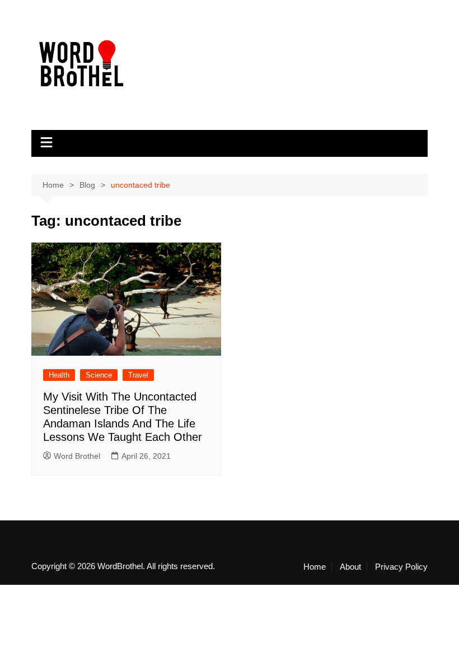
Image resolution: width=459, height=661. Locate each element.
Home (314, 566)
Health (59, 375)
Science (99, 375)
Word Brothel (77, 455)
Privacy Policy (401, 566)
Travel (138, 375)
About (350, 566)
